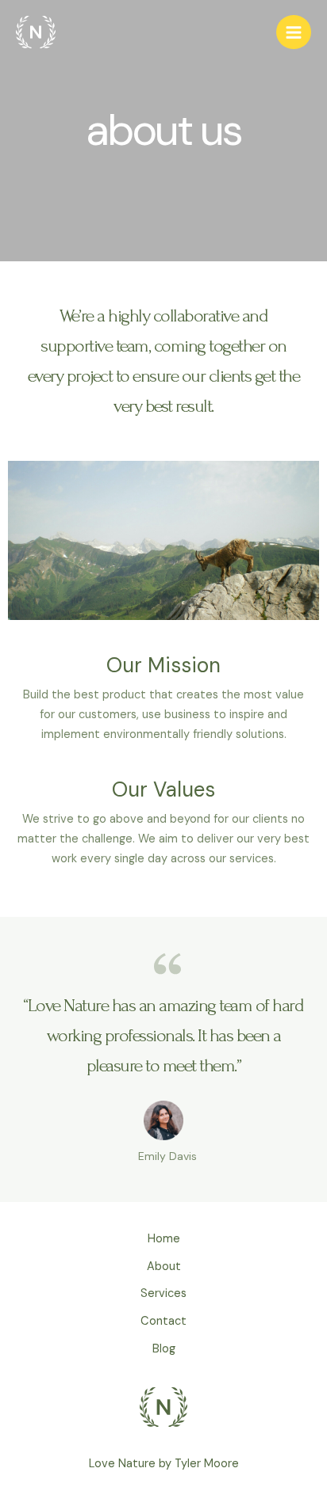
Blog (163, 1348)
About (164, 1266)
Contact (163, 1321)
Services (163, 1293)
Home (164, 1238)
